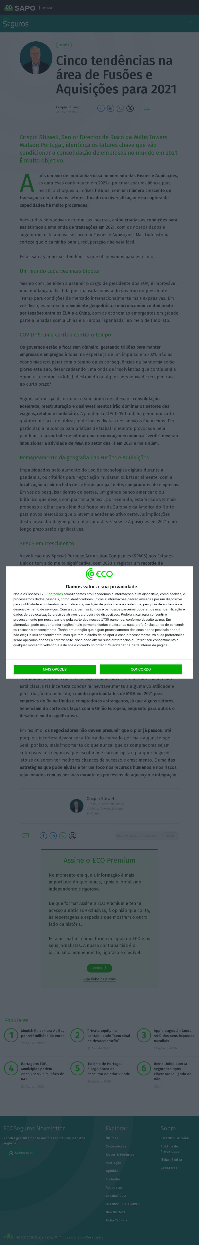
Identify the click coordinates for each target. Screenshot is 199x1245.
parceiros (56, 594)
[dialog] (99, 622)
